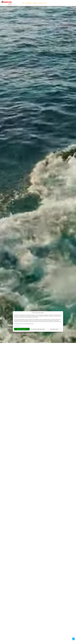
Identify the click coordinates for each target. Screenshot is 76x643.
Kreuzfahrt (41, 3)
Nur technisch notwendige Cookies (38, 329)
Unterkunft (35, 3)
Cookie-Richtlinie (17, 325)
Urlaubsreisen (28, 3)
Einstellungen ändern (54, 329)
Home (23, 3)
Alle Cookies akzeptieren (21, 329)
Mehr (45, 3)
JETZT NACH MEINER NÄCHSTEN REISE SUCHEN (23, 334)
